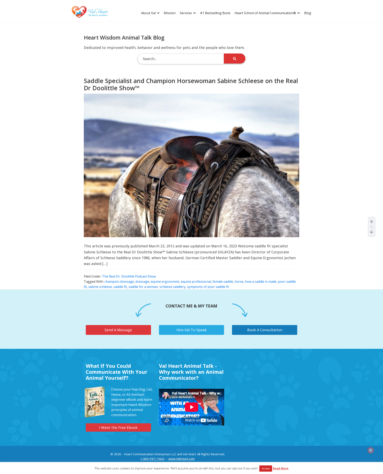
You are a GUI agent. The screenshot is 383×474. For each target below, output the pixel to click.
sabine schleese (100, 287)
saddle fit (120, 287)
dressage (142, 281)
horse (239, 281)
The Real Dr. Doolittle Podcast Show (129, 276)
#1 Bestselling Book (215, 13)
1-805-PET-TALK (152, 459)
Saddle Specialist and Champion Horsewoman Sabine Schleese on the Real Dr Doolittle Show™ (191, 84)
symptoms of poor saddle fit (208, 287)
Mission (170, 13)
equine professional (196, 281)
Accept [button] (266, 468)
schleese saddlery (172, 287)
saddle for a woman (143, 287)
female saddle (222, 281)
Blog (307, 13)
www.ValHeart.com (181, 459)
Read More (280, 468)
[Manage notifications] (370, 450)
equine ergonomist (165, 281)
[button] (158, 13)
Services (186, 13)
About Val (148, 13)
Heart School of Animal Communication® (265, 13)
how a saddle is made (260, 281)
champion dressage (119, 281)
